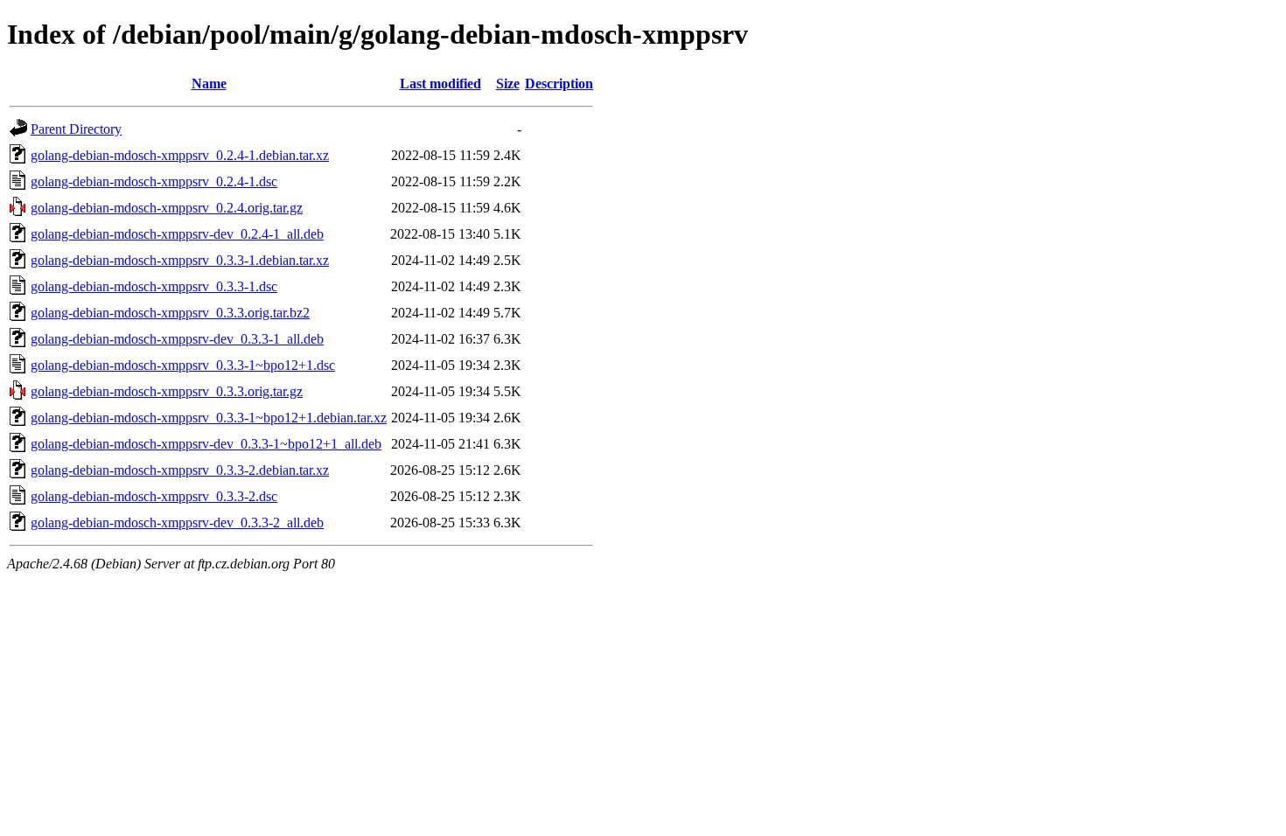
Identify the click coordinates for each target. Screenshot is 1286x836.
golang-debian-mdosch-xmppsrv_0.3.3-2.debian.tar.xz (180, 470)
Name (209, 83)
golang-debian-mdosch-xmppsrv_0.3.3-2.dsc (154, 496)
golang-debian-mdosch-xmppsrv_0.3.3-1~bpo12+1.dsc (183, 365)
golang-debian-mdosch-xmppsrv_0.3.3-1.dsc (154, 286)
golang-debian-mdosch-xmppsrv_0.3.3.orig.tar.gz (167, 391)
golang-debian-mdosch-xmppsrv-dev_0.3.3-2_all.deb (177, 522)
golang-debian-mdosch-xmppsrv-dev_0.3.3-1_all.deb (177, 338)
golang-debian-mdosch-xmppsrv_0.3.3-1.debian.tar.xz (180, 260)
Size (508, 83)
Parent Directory (76, 129)
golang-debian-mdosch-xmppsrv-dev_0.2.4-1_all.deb (177, 233)
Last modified (440, 83)
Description (559, 83)
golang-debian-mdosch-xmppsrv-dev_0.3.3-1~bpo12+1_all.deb (206, 443)
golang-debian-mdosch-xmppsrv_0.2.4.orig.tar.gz (167, 207)
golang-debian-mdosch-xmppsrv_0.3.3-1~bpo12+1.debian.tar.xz (209, 417)
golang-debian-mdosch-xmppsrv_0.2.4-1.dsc (154, 181)
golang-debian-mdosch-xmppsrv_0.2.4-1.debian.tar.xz (180, 155)
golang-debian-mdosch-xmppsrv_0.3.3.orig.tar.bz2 (170, 312)
